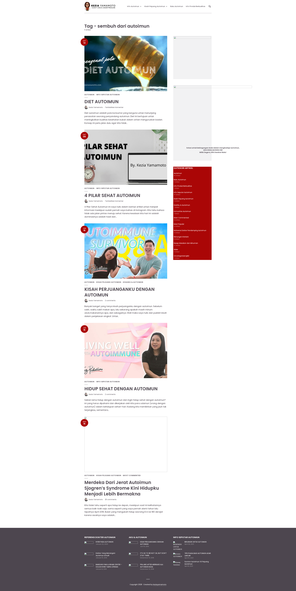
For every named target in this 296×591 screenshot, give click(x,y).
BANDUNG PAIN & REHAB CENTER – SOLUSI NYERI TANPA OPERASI (109, 565)
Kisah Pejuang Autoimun (154, 6)
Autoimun (89, 95)
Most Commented (132, 476)
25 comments (110, 499)
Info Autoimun (133, 6)
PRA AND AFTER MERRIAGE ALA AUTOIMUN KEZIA (151, 565)
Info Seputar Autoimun (108, 95)
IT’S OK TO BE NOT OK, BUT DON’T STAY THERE (153, 554)
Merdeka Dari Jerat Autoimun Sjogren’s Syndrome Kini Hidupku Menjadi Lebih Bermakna (121, 488)
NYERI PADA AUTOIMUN (104, 542)
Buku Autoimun (176, 6)
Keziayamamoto (159, 584)
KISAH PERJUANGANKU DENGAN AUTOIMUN (119, 292)
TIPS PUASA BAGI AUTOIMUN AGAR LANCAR (198, 554)
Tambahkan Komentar (114, 107)
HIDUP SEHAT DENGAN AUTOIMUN (121, 389)
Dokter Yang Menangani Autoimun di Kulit (105, 554)
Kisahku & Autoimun (133, 282)
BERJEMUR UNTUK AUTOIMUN (196, 542)
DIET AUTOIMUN (101, 102)
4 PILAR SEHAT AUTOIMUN (112, 195)
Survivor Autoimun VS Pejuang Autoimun (197, 562)
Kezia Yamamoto (96, 107)
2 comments (110, 300)
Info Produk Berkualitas (195, 6)
